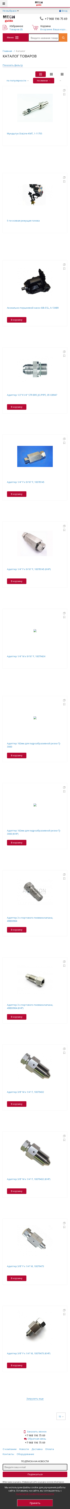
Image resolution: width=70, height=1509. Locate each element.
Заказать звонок (37, 1431)
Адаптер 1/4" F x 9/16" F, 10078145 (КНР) (29, 569)
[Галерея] (51, 74)
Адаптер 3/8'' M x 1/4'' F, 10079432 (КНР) (28, 1179)
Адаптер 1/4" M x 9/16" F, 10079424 (26, 656)
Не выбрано (10, 10)
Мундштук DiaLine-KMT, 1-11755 (24, 133)
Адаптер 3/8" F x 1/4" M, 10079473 (25, 1266)
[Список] (62, 74)
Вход (64, 10)
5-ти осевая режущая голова (23, 220)
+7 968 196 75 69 (56, 19)
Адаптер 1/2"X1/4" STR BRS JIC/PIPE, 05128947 (32, 394)
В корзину (16, 319)
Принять (35, 1503)
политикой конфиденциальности (35, 1493)
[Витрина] (40, 74)
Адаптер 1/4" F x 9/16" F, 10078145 (25, 482)
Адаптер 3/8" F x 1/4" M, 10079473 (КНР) (28, 1353)
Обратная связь (37, 1438)
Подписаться (35, 1474)
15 (60, 1416)
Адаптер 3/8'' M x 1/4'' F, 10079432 (25, 1092)
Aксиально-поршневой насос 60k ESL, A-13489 (33, 307)
